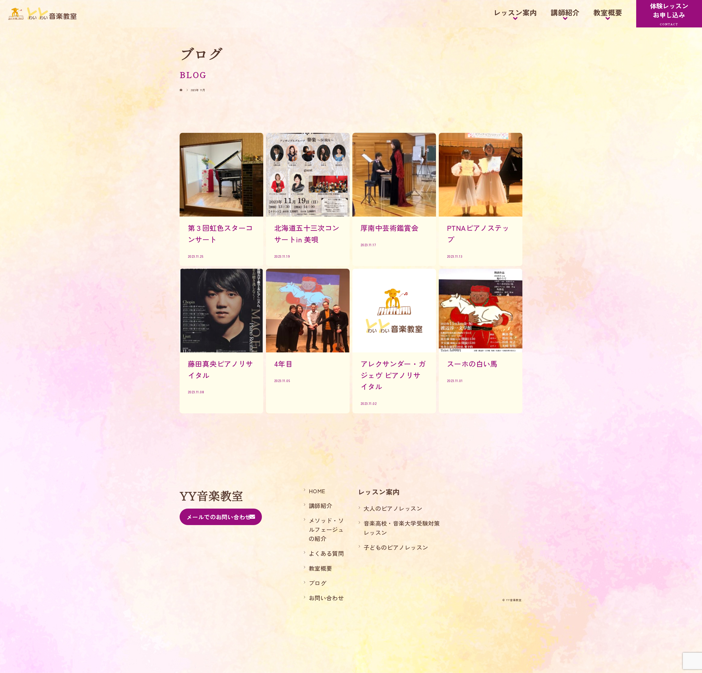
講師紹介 (565, 12)
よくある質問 (326, 553)
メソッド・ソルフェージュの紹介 (326, 529)
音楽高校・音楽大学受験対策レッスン (402, 527)
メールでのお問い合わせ (218, 517)
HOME (317, 491)
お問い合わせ (326, 598)
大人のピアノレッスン (393, 508)
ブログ (317, 583)
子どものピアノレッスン (396, 547)
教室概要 (607, 12)
